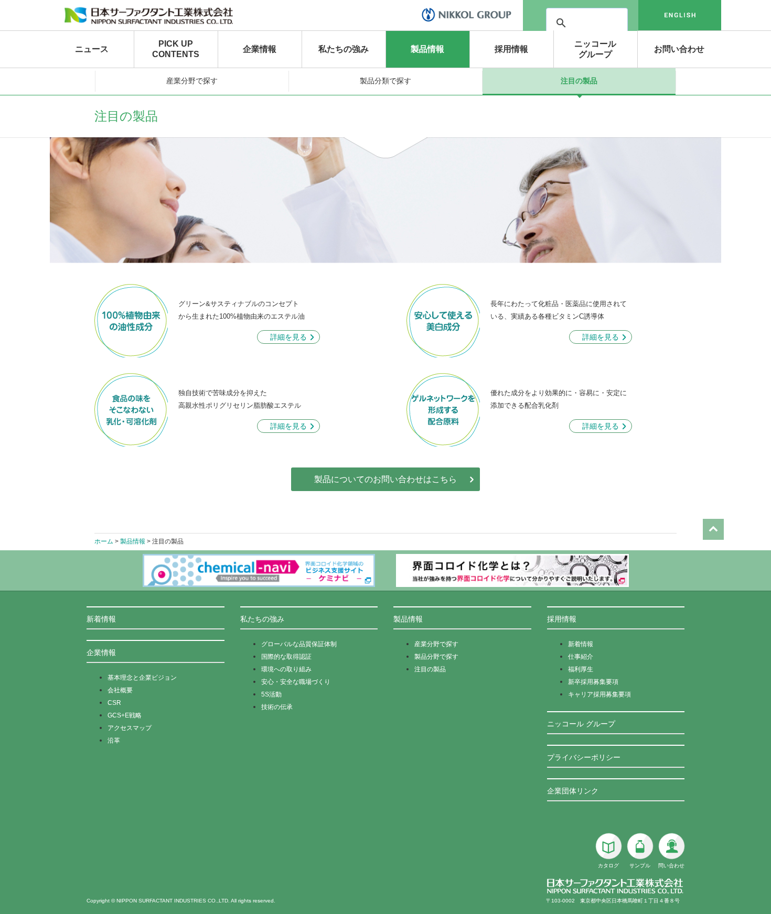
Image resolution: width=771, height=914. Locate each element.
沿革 (114, 740)
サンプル (639, 865)
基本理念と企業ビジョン (142, 677)
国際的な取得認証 (286, 656)
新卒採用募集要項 (593, 682)
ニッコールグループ (595, 49)
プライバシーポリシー (583, 757)
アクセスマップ (130, 728)
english (679, 15)
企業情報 (259, 49)
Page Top (713, 529)
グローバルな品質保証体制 (299, 644)
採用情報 (511, 49)
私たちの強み (343, 49)
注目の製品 (579, 81)
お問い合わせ (679, 49)
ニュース (92, 49)
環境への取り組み (286, 669)
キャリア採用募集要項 (599, 694)
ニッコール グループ (581, 724)
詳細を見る (288, 337)
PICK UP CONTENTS (175, 49)
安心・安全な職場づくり (295, 682)
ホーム (103, 541)
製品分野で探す (436, 656)
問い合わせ (671, 865)
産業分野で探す (192, 81)
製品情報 (427, 49)
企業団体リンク (572, 791)
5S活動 (271, 694)
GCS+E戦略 (125, 715)
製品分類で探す (385, 81)
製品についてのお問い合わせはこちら (385, 479)
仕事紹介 (580, 656)
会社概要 (120, 690)
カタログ (608, 865)
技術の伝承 (277, 707)
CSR (114, 702)
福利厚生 (580, 669)
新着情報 (101, 619)
